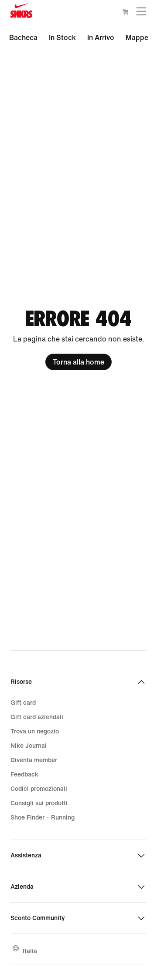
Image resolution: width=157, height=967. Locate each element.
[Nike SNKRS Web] (21, 12)
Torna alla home (78, 362)
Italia (30, 950)
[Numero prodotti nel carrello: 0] (125, 13)
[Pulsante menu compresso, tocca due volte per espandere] (141, 13)
